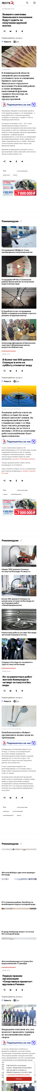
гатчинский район (17, 811)
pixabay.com (6, 69)
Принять (19, 1079)
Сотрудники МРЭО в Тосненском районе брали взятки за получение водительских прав (18, 282)
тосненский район (22, 171)
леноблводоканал (16, 494)
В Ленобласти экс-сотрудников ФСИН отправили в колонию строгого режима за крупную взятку (19, 313)
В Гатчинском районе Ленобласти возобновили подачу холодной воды (18, 903)
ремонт (19, 815)
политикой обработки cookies (19, 1074)
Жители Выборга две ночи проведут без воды (18, 874)
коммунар (6, 811)
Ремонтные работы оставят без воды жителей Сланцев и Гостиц (19, 634)
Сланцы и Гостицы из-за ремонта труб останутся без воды (17, 663)
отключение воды (22, 490)
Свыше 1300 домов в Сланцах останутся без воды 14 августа (16, 570)
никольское (6, 175)
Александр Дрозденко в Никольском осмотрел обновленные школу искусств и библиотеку (18, 345)
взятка (15, 175)
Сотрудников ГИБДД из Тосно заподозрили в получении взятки (17, 251)
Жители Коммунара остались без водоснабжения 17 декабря (17, 962)
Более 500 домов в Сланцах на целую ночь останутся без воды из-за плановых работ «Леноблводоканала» (18, 602)
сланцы (5, 494)
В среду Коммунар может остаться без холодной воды (18, 933)
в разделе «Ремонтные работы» (23, 459)
